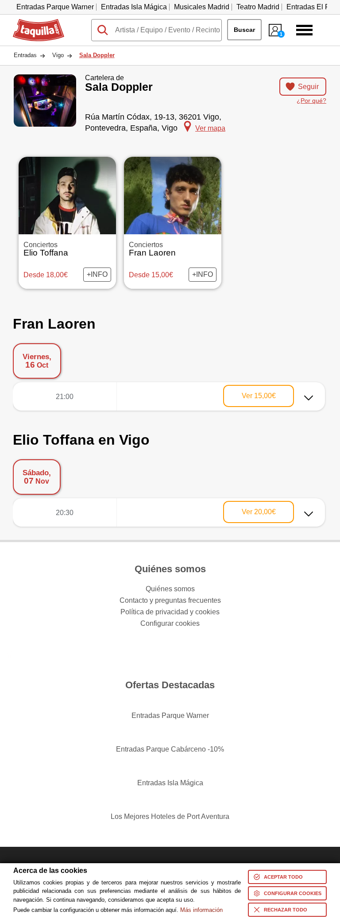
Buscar (244, 29)
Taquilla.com (33, 22)
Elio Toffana (45, 249)
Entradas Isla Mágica (134, 7)
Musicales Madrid (201, 7)
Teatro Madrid (257, 7)
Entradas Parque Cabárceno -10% (170, 749)
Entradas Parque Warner (55, 7)
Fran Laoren (152, 249)
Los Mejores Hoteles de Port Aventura (170, 816)
